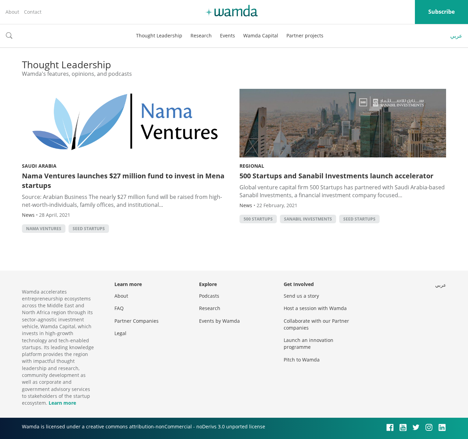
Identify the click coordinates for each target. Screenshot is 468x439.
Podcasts (209, 296)
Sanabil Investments (308, 219)
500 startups (258, 219)
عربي (456, 35)
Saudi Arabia (39, 166)
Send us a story (301, 296)
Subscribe (441, 11)
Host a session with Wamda (315, 308)
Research (201, 35)
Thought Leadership (159, 35)
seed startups (89, 229)
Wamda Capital (260, 35)
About (12, 12)
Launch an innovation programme (308, 343)
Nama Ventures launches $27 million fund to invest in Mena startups (123, 180)
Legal (120, 333)
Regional (251, 166)
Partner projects (304, 35)
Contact (32, 12)
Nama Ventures (43, 229)
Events (227, 35)
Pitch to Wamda (302, 359)
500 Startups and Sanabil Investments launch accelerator (336, 175)
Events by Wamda (219, 321)
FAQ (119, 308)
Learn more (62, 403)
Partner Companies (136, 321)
